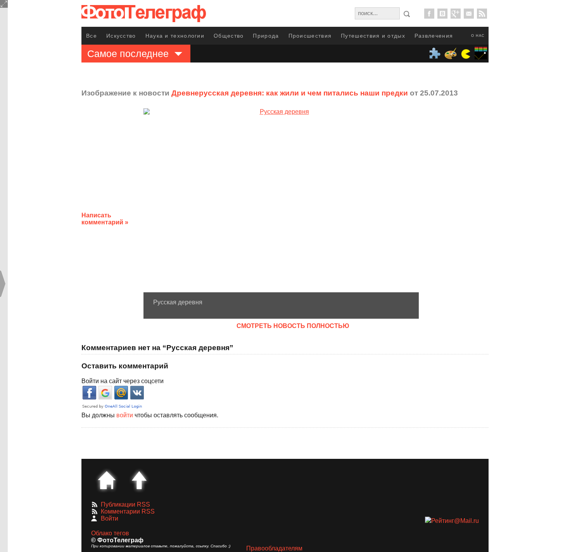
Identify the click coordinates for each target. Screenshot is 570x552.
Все (91, 36)
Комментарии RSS (128, 511)
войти (124, 415)
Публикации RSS (125, 504)
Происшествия (310, 36)
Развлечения (434, 36)
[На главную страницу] (106, 480)
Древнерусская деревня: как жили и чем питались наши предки (289, 93)
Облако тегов (110, 533)
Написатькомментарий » (104, 219)
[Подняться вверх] (139, 480)
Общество (229, 36)
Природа (266, 36)
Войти (109, 518)
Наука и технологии (174, 36)
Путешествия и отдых (373, 36)
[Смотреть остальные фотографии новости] (281, 200)
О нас (478, 36)
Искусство (121, 36)
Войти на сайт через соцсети (122, 381)
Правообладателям (274, 548)
